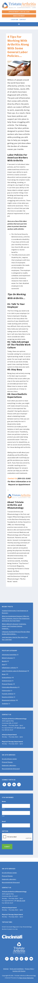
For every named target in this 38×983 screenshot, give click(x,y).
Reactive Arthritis (7, 697)
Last (3, 816)
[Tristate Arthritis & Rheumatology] (19, 7)
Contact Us (12, 478)
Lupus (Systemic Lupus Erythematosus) (14, 671)
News (3, 674)
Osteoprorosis (6, 681)
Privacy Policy (29, 969)
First (3, 809)
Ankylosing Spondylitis (9, 654)
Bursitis (4, 661)
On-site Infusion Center (9, 759)
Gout (3, 664)
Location (14, 19)
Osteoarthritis (6, 677)
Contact (22, 19)
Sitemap (6, 969)
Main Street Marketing (26, 978)
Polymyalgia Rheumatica (10, 687)
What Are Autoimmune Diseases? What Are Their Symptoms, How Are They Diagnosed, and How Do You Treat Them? (16, 618)
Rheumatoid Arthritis (8, 700)
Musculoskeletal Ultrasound (11, 769)
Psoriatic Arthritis (7, 694)
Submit (7, 847)
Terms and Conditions (17, 969)
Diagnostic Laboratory (9, 765)
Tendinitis (5, 703)
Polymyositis (6, 690)
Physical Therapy (7, 684)
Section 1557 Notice (19, 971)
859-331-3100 (21, 728)
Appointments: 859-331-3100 (19, 12)
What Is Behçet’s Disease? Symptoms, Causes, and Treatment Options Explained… (14, 626)
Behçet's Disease (7, 658)
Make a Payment (19, 16)
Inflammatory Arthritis (9, 667)
